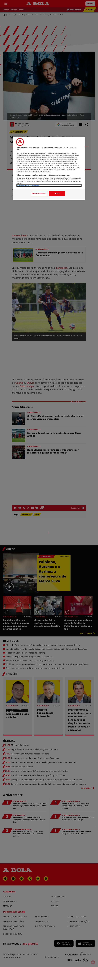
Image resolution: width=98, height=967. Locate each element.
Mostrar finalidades (39, 193)
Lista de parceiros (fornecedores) (28, 185)
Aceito (57, 193)
